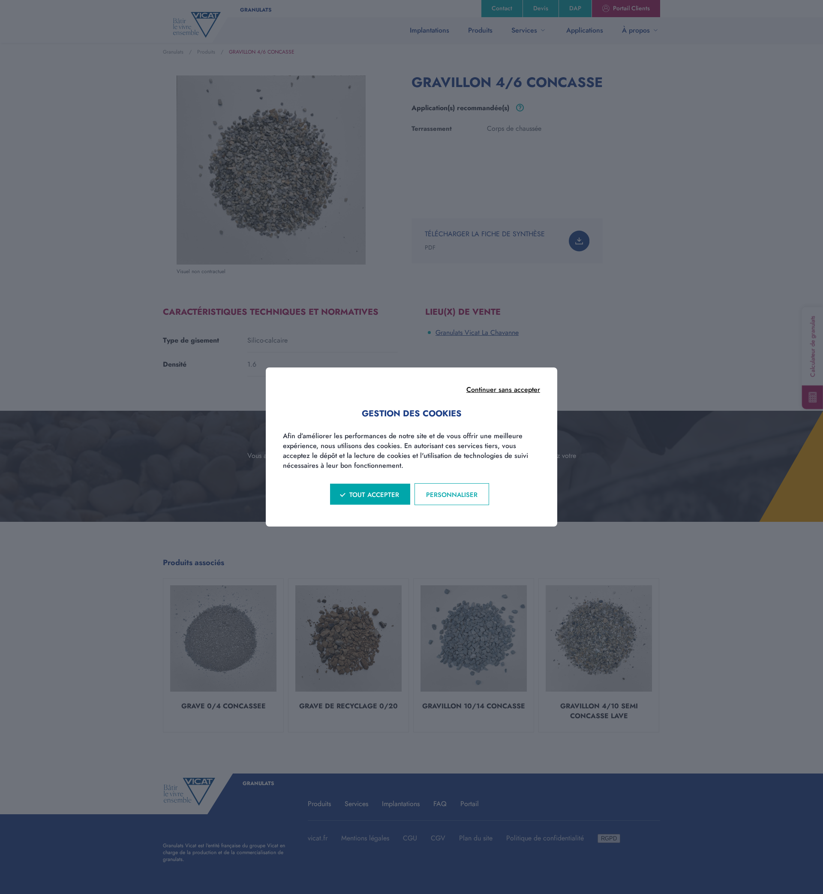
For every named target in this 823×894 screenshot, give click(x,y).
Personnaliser (452, 495)
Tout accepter (374, 495)
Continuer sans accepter (503, 389)
